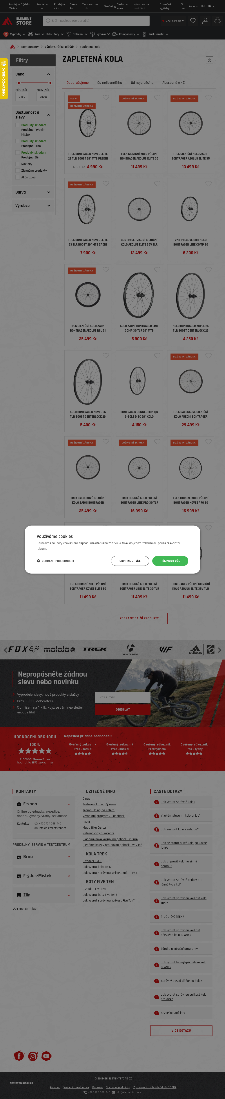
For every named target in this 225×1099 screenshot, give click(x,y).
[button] (55, 561)
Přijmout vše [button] (170, 561)
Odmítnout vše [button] (130, 561)
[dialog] (112, 550)
